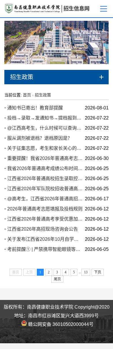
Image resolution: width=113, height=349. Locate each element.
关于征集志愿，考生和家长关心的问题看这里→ (45, 148)
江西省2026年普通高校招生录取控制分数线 (45, 178)
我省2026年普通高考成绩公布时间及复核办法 (45, 168)
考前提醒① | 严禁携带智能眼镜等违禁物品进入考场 (45, 249)
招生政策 (43, 95)
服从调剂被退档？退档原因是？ (39, 138)
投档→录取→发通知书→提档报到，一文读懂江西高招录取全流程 (45, 117)
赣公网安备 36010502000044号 (60, 324)
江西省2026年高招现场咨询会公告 (42, 229)
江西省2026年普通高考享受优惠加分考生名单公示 (45, 219)
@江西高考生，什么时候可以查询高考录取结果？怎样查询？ (45, 128)
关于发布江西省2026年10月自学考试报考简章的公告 (45, 239)
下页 (97, 272)
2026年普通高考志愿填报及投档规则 (45, 208)
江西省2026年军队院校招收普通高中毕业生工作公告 (45, 188)
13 (86, 272)
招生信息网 (76, 9)
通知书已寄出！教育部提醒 (35, 107)
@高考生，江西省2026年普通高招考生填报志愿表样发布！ (45, 198)
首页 (27, 95)
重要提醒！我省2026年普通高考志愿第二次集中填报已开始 (45, 158)
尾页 (57, 279)
